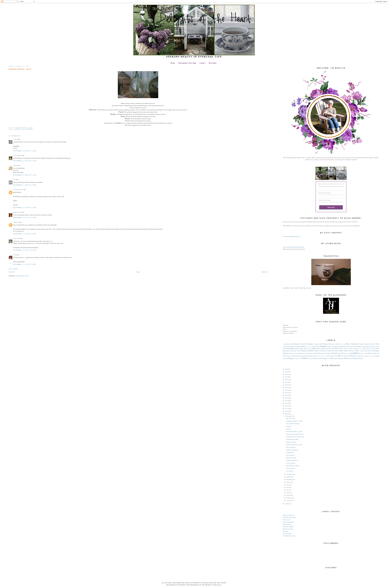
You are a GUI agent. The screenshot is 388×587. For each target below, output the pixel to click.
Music (336, 351)
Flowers (323, 346)
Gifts (371, 346)
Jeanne (15, 165)
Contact (202, 63)
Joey (333, 348)
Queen (347, 353)
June (287, 487)
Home (173, 63)
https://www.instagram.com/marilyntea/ (293, 247)
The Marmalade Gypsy (289, 536)
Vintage (324, 358)
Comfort (285, 346)
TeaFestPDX (376, 356)
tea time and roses (18, 189)
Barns (334, 344)
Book (347, 344)
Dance (293, 346)
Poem (320, 353)
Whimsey (341, 358)
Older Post (264, 272)
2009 (286, 414)
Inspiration (328, 348)
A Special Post (290, 452)
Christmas (361, 344)
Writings (360, 358)
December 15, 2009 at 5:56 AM (24, 250)
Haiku (301, 348)
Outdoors (286, 353)
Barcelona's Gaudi (291, 458)
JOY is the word (290, 418)
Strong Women (308, 356)
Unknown (16, 222)
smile (378, 353)
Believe (338, 344)
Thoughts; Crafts (297, 358)
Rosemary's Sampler (288, 526)
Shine (374, 353)
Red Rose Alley (287, 524)
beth (14, 179)
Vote (329, 358)
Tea (339, 355)
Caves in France (290, 468)
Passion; (291, 353)
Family (303, 346)
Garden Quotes (366, 346)
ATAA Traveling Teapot (289, 517)
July (287, 485)
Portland (334, 353)
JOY (336, 348)
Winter (351, 358)
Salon (364, 353)
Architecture (317, 344)
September (289, 479)
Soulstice (288, 429)
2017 (286, 393)
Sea (366, 353)
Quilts (351, 353)
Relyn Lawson (17, 212)
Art (321, 344)
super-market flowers (321, 356)
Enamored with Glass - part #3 (294, 431)
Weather (336, 358)
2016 (286, 395)
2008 (286, 504)
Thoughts (29, 129)
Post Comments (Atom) (22, 276)
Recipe (360, 353)
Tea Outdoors (351, 356)
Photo (311, 353)
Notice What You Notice (292, 466)
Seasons (370, 353)
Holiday (313, 348)
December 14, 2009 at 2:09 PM (24, 185)
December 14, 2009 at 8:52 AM (24, 175)
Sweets (328, 356)
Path (305, 353)
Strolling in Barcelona (292, 450)
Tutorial (311, 358)
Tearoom (285, 358)
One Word (371, 351)
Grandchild (289, 348)
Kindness (340, 348)
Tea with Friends (287, 533)
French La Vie (286, 520)
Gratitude (296, 348)
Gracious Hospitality (288, 522)
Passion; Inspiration (298, 353)
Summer (315, 356)
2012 (286, 406)
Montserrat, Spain (291, 442)
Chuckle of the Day (369, 344)
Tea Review (365, 356)
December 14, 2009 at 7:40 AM (24, 151)
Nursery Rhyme (364, 351)
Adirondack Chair (288, 344)
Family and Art (308, 346)
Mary (14, 255)
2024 (286, 374)
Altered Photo (303, 344)
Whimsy (346, 358)
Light (363, 348)
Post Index (213, 63)
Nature (341, 351)
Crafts (289, 346)
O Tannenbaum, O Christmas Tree (295, 437)
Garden (359, 346)
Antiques (17, 129)
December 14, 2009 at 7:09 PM (24, 234)
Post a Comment (13, 269)
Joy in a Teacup (290, 455)
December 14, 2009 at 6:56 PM (24, 217)
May (287, 490)
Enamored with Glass (292, 460)
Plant (314, 353)
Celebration (354, 344)
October (288, 477)
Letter (360, 348)
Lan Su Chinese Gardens (351, 348)
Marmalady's (286, 351)
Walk (331, 358)
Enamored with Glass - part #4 (294, 421)
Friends (344, 346)
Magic (377, 348)
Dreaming (297, 346)
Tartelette (285, 531)
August (288, 482)
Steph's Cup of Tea (288, 529)
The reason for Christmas (292, 423)
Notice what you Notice (351, 351)
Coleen (15, 139)
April (288, 493)
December (289, 416)
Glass (23, 129)
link (371, 348)
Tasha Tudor (334, 356)
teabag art (371, 356)
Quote (355, 353)
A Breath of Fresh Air (288, 515)
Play (317, 353)
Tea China (344, 356)
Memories (304, 351)
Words (356, 358)
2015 (286, 398)
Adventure (296, 344)
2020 (286, 385)
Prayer (344, 353)
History (309, 348)
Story (302, 356)
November (289, 474)
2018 (286, 390)
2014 (286, 401)
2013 (286, 403)
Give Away (376, 346)
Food (339, 346)
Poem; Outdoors (327, 353)
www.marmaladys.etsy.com (293, 236)
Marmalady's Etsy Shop (187, 63)
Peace (307, 353)
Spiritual (294, 356)
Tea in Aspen (289, 471)
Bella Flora (342, 344)
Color (377, 344)
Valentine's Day (318, 358)
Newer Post (12, 272)
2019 (286, 387)
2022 (286, 380)
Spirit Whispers (287, 356)
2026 (286, 369)
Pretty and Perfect (291, 447)
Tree (308, 358)
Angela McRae (17, 155)
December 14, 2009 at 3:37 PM (24, 207)
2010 (286, 411)
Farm (314, 346)
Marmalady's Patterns (295, 351)
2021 (286, 382)
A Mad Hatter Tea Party (292, 439)
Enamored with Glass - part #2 (294, 445)
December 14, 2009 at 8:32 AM (24, 161)
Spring (298, 356)
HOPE (322, 348)
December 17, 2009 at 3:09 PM (24, 264)
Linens (367, 348)
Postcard (339, 353)
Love (373, 348)
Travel (304, 358)
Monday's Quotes (313, 351)
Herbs (305, 348)
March (288, 495)
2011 (286, 408)
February (289, 498)
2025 (286, 372)
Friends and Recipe (351, 346)
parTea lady (16, 238)
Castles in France (290, 463)
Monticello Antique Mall (327, 351)
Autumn (325, 344)
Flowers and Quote (332, 346)
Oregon (377, 351)
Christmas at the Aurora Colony (294, 434)
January (288, 500)
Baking (330, 344)
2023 (286, 377)
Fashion (318, 346)
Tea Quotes (359, 356)
